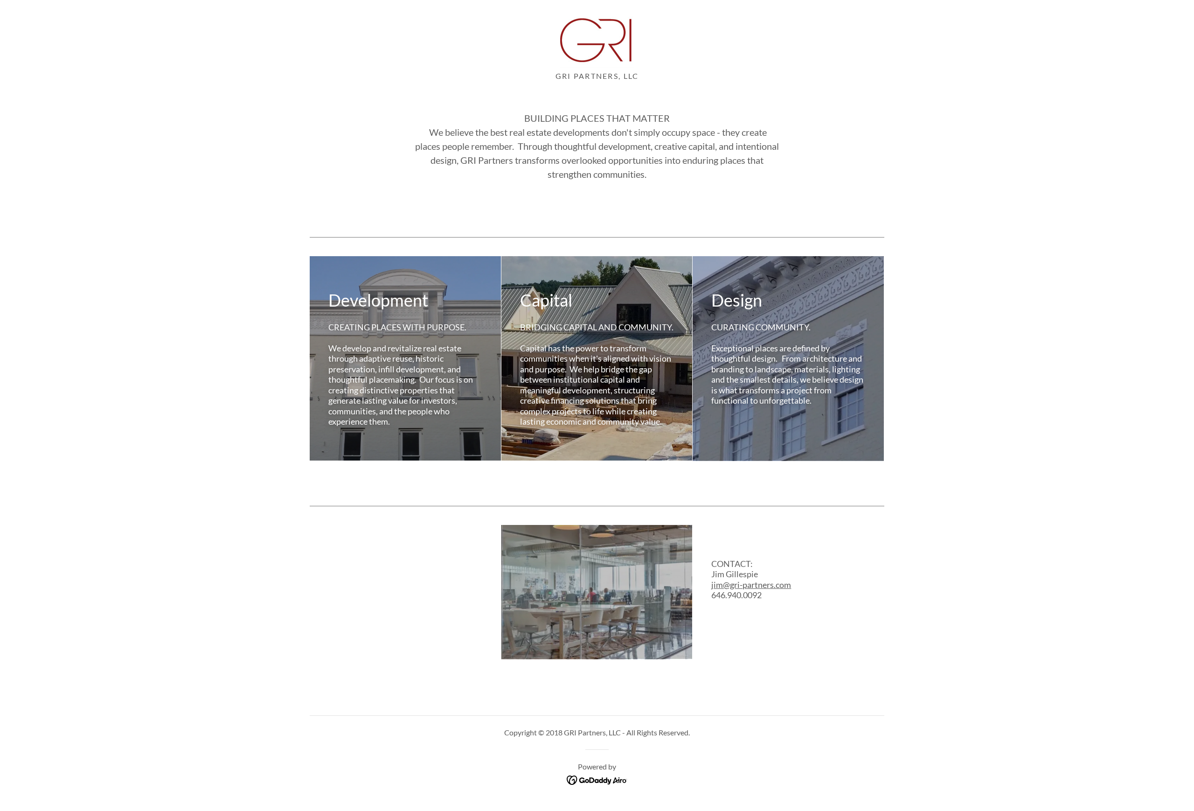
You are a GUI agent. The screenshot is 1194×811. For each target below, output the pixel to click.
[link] (597, 38)
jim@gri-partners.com (751, 585)
